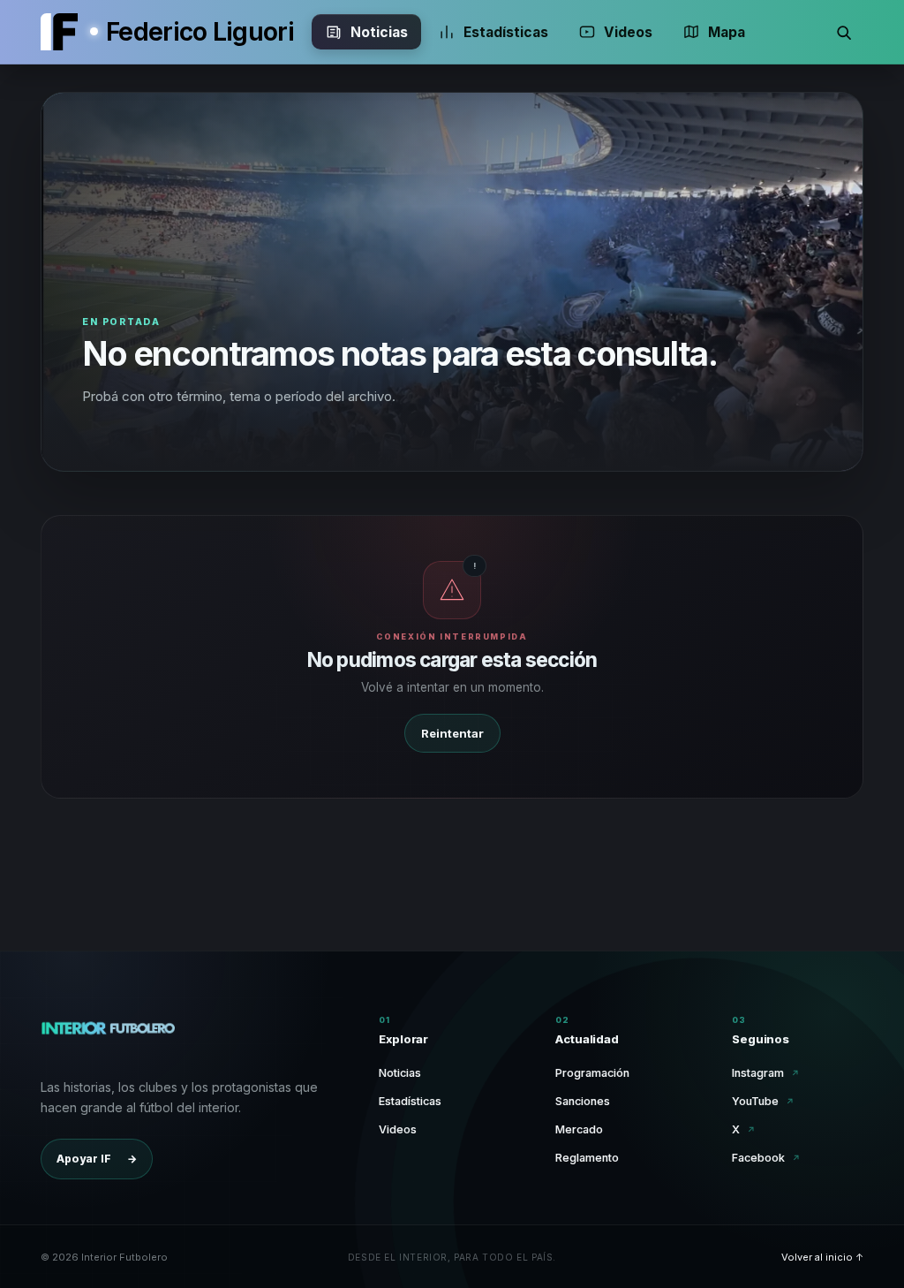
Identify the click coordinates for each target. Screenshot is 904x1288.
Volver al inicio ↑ (822, 1257)
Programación (592, 1073)
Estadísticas (505, 32)
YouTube (763, 1101)
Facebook (766, 1157)
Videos (628, 32)
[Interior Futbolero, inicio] (59, 31)
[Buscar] (844, 31)
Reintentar (452, 733)
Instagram (766, 1073)
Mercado (579, 1129)
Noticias (379, 32)
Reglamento (587, 1157)
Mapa (726, 32)
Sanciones (582, 1101)
